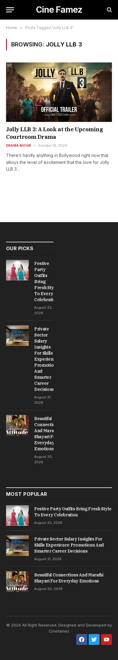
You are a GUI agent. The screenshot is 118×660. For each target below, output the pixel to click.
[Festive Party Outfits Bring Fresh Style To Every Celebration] (17, 270)
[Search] (109, 10)
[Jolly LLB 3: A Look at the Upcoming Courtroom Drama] (59, 92)
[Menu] (10, 10)
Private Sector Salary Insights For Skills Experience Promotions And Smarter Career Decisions (46, 359)
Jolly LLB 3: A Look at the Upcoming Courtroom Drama (54, 133)
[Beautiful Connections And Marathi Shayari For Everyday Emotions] (17, 425)
